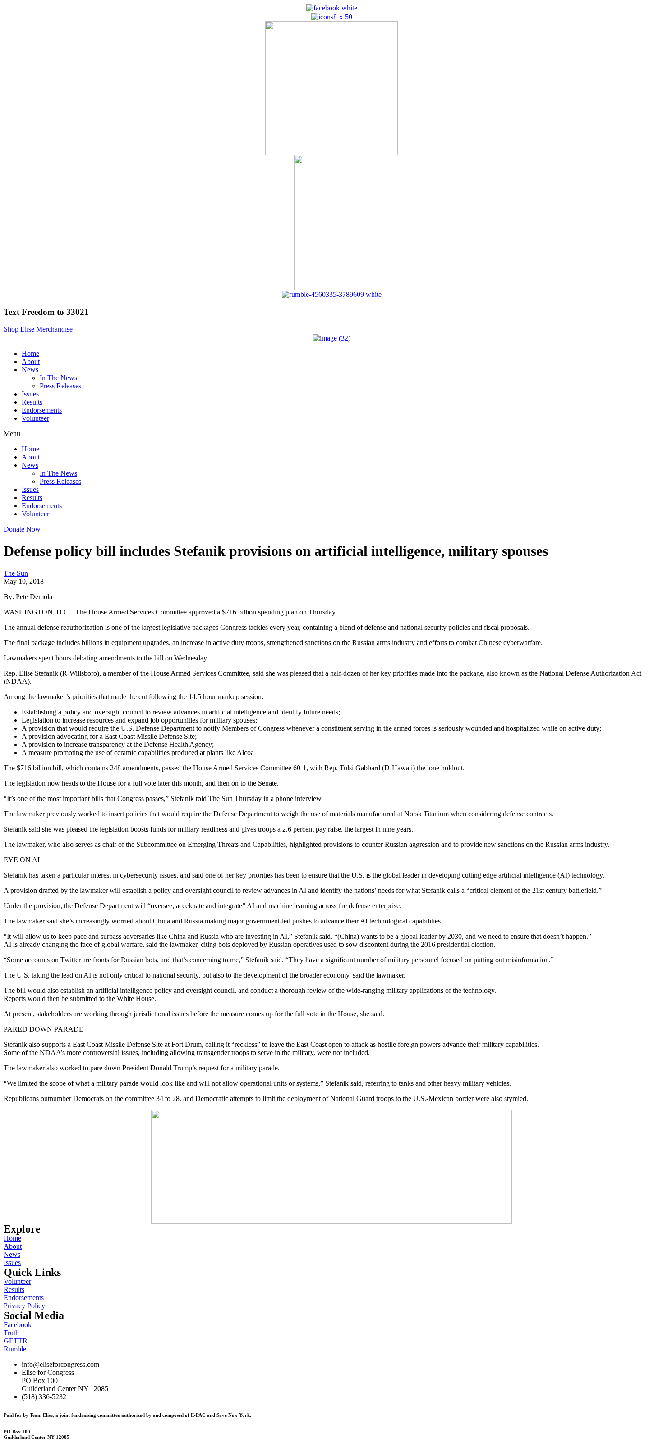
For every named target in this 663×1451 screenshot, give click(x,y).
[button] (38, 329)
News (30, 369)
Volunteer (35, 418)
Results (32, 402)
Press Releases (60, 386)
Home (30, 353)
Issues (30, 394)
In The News (58, 378)
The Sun (16, 573)
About (31, 361)
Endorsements (42, 410)
